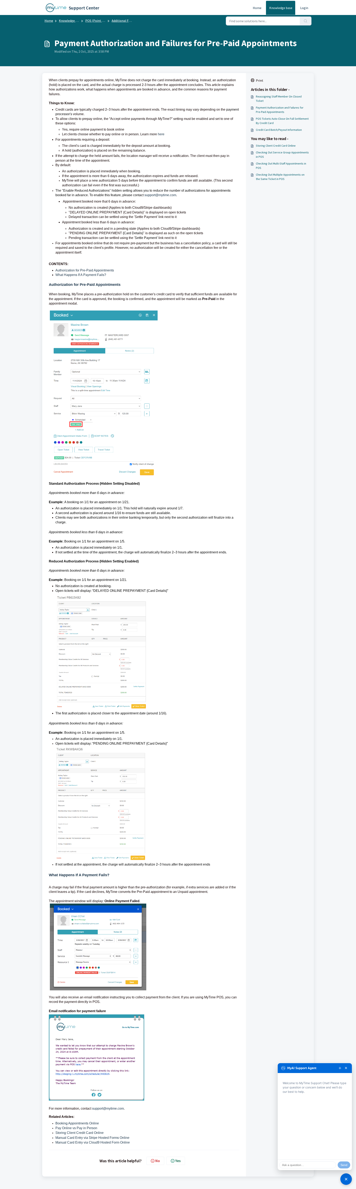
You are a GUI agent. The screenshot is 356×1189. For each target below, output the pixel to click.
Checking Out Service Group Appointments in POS (282, 155)
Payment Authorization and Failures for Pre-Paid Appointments (279, 110)
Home (257, 8)
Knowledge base (280, 8)
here (162, 134)
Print (259, 80)
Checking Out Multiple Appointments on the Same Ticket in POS (280, 177)
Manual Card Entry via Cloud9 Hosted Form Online (92, 1142)
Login (304, 8)
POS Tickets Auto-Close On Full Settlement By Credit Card (282, 121)
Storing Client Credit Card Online (79, 1133)
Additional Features (125, 21)
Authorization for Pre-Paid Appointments (84, 270)
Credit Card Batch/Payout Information (279, 130)
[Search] (306, 20)
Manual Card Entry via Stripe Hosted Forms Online (92, 1137)
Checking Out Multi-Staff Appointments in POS (281, 166)
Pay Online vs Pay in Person (76, 1128)
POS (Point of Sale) (98, 21)
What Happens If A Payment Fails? (80, 275)
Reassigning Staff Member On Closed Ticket (279, 99)
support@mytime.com (160, 195)
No (157, 1160)
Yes (178, 1160)
